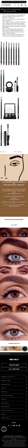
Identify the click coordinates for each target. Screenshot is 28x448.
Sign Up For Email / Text (7, 410)
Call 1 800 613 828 (14, 369)
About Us (3, 388)
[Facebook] (9, 425)
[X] (11, 425)
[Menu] (25, 5)
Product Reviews (5, 417)
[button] (25, 5)
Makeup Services (5, 406)
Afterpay (3, 414)
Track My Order (14, 365)
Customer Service (5, 384)
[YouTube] (14, 425)
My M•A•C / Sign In (6, 380)
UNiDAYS (3, 399)
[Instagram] (16, 425)
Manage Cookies (9, 435)
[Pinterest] (19, 425)
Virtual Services (5, 403)
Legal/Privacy (18, 435)
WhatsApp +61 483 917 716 (8, 376)
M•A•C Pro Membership (7, 395)
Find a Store (4, 391)
